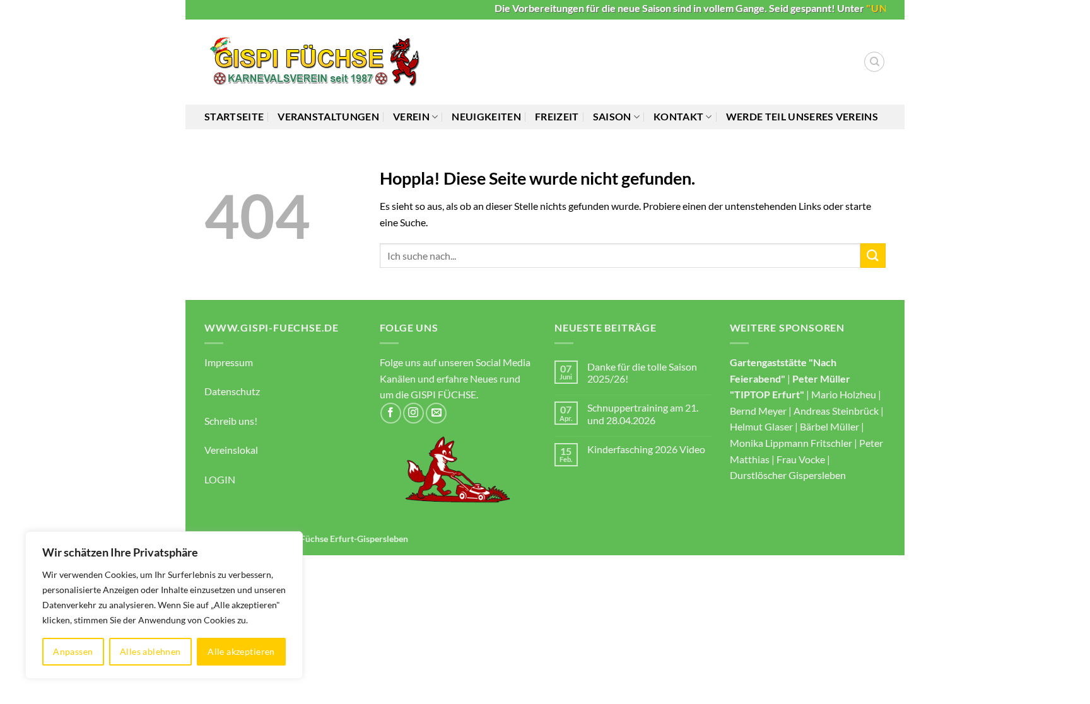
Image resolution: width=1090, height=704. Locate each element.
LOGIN (219, 479)
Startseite (234, 116)
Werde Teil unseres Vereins (802, 116)
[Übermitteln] (873, 255)
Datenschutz (232, 391)
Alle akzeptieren (241, 651)
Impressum (228, 362)
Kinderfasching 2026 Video (646, 449)
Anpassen (73, 651)
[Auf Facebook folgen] (390, 413)
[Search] (874, 62)
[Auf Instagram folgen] (413, 413)
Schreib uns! (230, 421)
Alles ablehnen (150, 651)
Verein (411, 116)
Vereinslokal (231, 450)
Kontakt (678, 116)
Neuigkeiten (486, 116)
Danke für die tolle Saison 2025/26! (642, 372)
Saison (612, 116)
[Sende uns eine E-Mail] (436, 413)
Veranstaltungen (328, 116)
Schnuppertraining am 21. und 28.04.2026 (642, 413)
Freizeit (557, 116)
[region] (164, 605)
